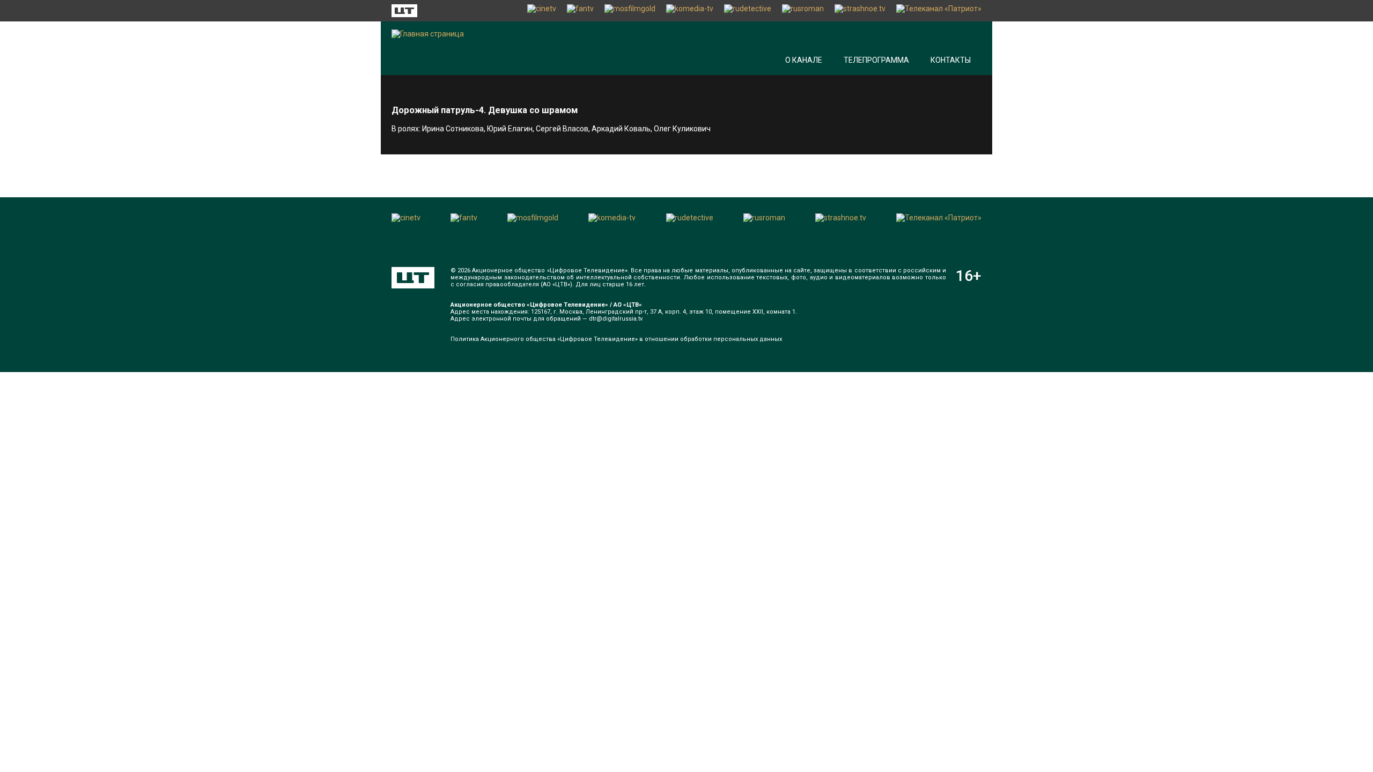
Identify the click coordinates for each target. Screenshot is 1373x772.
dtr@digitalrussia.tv (616, 318)
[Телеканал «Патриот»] (938, 10)
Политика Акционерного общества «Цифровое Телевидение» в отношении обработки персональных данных (616, 339)
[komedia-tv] (689, 10)
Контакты (951, 60)
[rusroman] (803, 10)
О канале (803, 60)
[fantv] (580, 10)
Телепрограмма (876, 60)
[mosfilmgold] (629, 10)
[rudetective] (747, 10)
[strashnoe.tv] (860, 10)
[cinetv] (541, 10)
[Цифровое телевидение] (413, 277)
